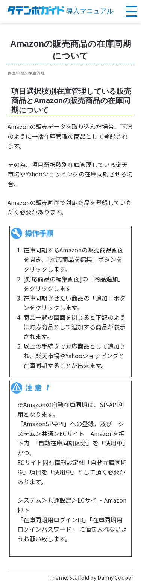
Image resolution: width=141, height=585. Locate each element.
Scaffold (79, 577)
